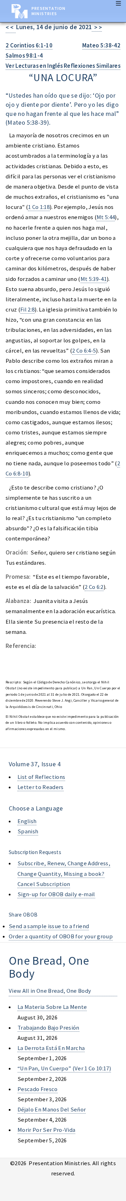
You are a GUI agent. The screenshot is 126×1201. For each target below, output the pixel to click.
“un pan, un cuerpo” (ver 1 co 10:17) (64, 1068)
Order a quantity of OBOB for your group (61, 936)
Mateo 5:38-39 (27, 122)
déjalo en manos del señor (52, 1109)
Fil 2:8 (27, 309)
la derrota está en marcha (51, 1048)
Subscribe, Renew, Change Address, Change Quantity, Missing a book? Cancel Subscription (64, 873)
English (27, 821)
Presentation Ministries (48, 11)
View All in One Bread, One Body (50, 991)
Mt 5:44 (106, 217)
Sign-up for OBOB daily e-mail (56, 894)
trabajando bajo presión (48, 1027)
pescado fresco (38, 1089)
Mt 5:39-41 (93, 279)
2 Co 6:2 (94, 587)
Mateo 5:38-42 (101, 45)
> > (97, 27)
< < (11, 27)
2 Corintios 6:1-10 (29, 45)
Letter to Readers (41, 787)
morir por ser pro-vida (46, 1130)
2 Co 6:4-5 (84, 350)
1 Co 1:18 (39, 207)
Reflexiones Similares (92, 66)
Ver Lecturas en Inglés (34, 66)
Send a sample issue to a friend (49, 926)
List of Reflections (41, 777)
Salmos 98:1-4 (24, 55)
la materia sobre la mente (52, 1007)
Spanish (28, 831)
